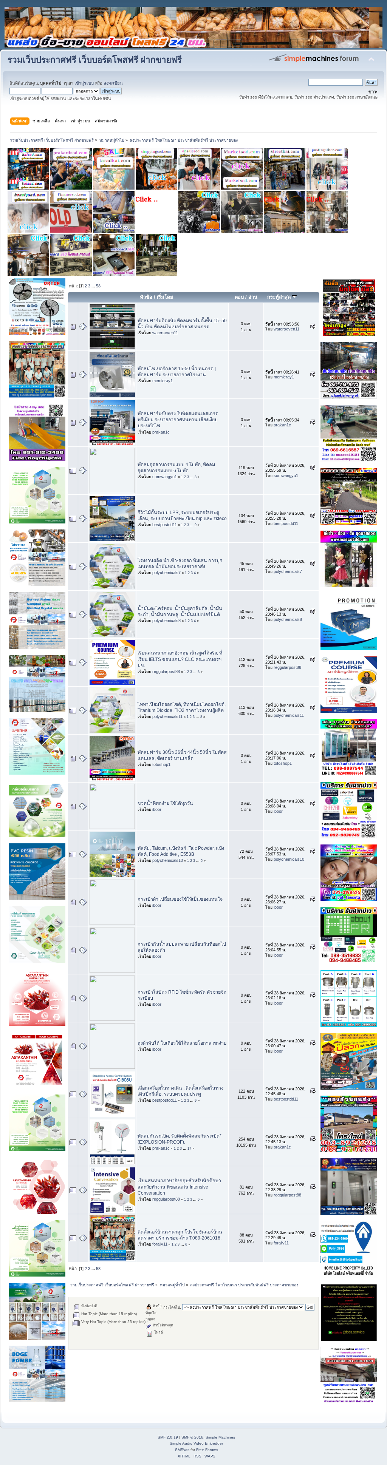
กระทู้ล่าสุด (279, 297)
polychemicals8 (166, 620)
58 (98, 286)
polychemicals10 (167, 860)
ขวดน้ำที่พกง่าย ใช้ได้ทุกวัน (165, 803)
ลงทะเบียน (113, 83)
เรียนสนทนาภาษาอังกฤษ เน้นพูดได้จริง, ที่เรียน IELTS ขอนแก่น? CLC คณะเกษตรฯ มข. (180, 659)
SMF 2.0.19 (168, 1437)
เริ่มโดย (165, 297)
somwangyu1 (164, 476)
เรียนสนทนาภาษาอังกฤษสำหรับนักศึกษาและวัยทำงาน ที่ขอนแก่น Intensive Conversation (179, 1186)
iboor (156, 809)
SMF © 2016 (192, 1437)
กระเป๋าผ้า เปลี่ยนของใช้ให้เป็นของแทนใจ (180, 899)
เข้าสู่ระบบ (84, 83)
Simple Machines (220, 1437)
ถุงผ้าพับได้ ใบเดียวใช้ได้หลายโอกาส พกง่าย (182, 1043)
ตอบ (239, 297)
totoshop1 (161, 764)
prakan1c (161, 432)
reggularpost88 (166, 671)
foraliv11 (159, 1244)
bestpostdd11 (164, 524)
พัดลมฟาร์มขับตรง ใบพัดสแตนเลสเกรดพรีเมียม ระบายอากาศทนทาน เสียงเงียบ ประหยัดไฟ (178, 419)
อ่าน (252, 297)
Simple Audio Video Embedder (196, 1443)
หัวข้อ (146, 297)
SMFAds (182, 1450)
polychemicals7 (166, 572)
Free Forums (207, 1450)
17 (189, 1148)
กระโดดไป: (172, 1307)
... (93, 286)
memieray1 (162, 380)
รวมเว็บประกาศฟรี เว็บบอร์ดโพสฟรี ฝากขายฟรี (95, 60)
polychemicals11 (167, 716)
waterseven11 (165, 332)
